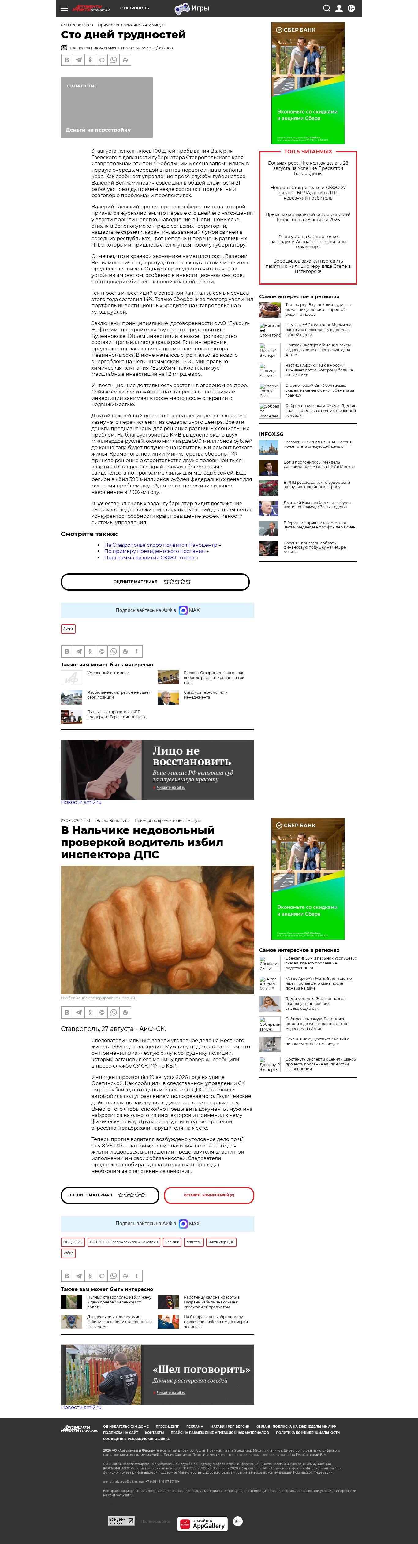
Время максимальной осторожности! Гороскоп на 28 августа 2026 (308, 217)
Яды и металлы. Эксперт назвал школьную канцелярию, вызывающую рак (316, 1003)
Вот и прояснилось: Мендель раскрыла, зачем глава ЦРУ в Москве (319, 464)
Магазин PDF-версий (229, 1427)
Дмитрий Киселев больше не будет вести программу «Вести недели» (317, 505)
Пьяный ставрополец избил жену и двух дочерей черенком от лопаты (119, 1302)
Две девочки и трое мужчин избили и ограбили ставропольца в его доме (119, 1322)
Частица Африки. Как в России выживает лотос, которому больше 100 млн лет (319, 370)
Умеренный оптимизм (108, 672)
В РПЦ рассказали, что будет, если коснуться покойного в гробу (317, 484)
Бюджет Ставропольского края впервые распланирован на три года (214, 677)
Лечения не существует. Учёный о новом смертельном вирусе (317, 1041)
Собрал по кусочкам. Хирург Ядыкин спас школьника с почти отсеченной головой (321, 410)
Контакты (154, 1433)
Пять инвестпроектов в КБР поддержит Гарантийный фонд (117, 714)
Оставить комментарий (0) (209, 1195)
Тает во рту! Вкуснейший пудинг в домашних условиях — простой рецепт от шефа (318, 309)
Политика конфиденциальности (308, 1433)
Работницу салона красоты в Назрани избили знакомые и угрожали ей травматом (212, 1302)
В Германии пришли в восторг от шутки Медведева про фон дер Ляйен (320, 525)
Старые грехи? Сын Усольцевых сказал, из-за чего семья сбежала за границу (320, 390)
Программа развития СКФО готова (149, 558)
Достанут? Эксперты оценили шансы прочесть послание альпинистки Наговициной (321, 1064)
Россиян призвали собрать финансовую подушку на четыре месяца (315, 547)
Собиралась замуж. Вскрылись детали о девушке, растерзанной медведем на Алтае (317, 1023)
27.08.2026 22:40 (76, 820)
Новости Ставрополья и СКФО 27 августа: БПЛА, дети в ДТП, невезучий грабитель (308, 193)
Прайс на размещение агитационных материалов (220, 1433)
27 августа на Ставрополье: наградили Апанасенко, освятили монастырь (308, 242)
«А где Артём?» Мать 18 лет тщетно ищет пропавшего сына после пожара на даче (319, 983)
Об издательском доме (126, 1427)
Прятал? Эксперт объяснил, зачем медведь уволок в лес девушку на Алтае (318, 350)
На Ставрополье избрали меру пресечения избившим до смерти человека (216, 1322)
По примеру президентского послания (154, 551)
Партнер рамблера (155, 1521)
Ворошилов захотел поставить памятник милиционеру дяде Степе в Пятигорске (308, 266)
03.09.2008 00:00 (77, 25)
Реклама (194, 1427)
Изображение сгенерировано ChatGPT (98, 998)
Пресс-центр (167, 1427)
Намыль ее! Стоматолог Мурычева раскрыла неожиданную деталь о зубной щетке (318, 330)
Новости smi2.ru (81, 802)
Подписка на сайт (120, 1433)
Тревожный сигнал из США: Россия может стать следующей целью (318, 444)
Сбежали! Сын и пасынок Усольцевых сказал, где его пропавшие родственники (321, 963)
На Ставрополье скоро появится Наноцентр (160, 545)
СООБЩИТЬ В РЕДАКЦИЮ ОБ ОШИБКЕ (136, 1439)
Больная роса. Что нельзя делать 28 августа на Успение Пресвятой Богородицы (308, 168)
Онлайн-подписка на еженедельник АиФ (296, 1427)
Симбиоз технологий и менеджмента (206, 694)
